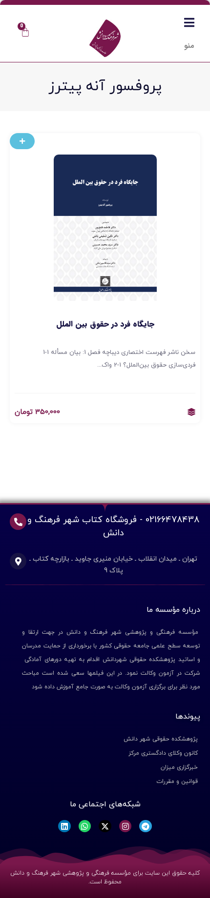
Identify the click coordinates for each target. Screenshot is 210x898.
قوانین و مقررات (177, 781)
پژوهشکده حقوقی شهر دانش (161, 739)
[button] (22, 141)
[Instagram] (125, 826)
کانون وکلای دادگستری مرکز (163, 753)
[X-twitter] (105, 826)
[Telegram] (145, 826)
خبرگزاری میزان (179, 767)
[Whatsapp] (85, 826)
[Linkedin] (64, 826)
